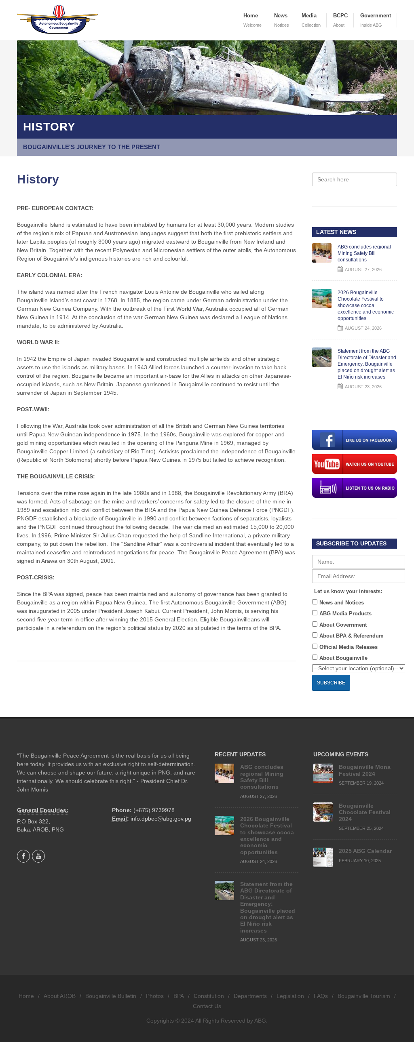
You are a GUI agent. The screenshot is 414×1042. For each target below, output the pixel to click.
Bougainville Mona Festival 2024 (365, 770)
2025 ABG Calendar (365, 851)
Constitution (209, 996)
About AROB (60, 996)
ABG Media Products (345, 613)
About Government (343, 625)
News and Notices (341, 603)
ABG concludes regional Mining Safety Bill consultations (364, 253)
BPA (178, 996)
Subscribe (331, 683)
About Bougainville (343, 658)
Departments (250, 996)
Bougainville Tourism (364, 996)
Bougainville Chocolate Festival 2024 (365, 812)
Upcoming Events (340, 754)
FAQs (321, 996)
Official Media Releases (348, 647)
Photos (155, 996)
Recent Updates (240, 754)
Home (26, 996)
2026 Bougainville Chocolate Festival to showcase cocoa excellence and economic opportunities (366, 305)
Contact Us (207, 1006)
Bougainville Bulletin (110, 996)
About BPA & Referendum (351, 636)
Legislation (290, 996)
